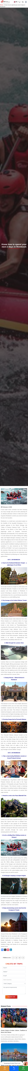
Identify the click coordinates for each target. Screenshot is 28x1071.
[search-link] (23, 2)
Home (1, 5)
